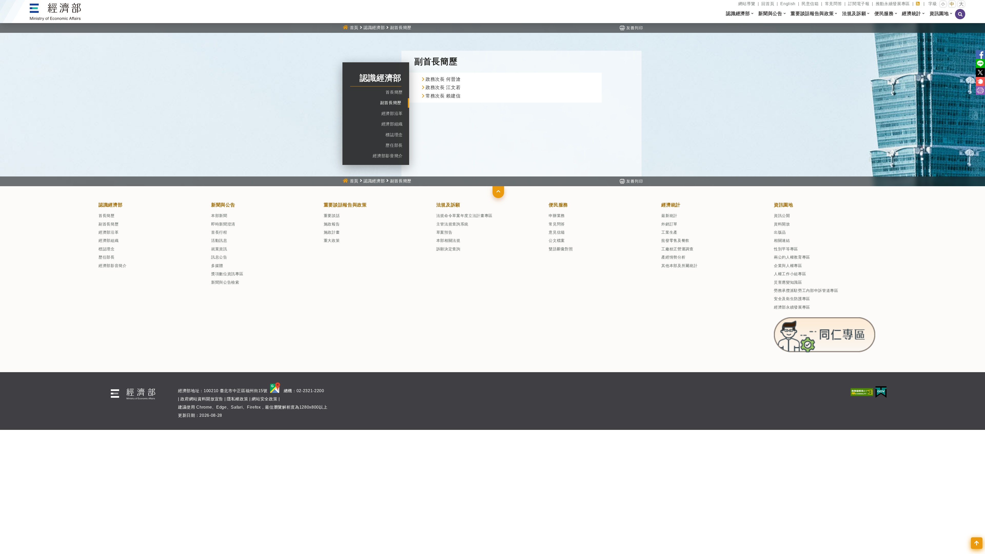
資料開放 (782, 224)
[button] (498, 192)
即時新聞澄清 (223, 224)
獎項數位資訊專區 (227, 274)
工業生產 (669, 232)
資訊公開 (782, 215)
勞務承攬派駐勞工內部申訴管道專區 (806, 290)
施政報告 (332, 224)
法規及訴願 (448, 204)
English (787, 4)
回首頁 (767, 4)
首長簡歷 (394, 92)
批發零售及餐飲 (675, 240)
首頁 (354, 27)
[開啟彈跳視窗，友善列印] (631, 27)
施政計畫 (332, 232)
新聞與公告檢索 (225, 282)
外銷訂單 (669, 224)
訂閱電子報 (858, 4)
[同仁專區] (824, 333)
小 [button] (943, 4)
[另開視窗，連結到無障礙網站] (862, 392)
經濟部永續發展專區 (792, 307)
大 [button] (961, 4)
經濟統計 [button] (911, 13)
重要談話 (332, 215)
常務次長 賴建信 (443, 95)
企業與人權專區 (788, 265)
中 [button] (952, 4)
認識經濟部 (374, 27)
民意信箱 (810, 4)
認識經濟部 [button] (738, 13)
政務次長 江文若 (443, 87)
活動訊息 (219, 240)
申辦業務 (557, 215)
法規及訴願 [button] (854, 13)
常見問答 (833, 4)
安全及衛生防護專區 (792, 298)
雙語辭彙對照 (561, 249)
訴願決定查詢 (448, 249)
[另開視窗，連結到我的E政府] (881, 392)
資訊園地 (783, 204)
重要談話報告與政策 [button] (812, 13)
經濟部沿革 (392, 113)
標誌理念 (394, 135)
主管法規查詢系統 (452, 224)
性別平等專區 (786, 249)
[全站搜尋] (960, 17)
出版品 (780, 232)
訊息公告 (219, 257)
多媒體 (217, 265)
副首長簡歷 (390, 103)
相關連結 (782, 240)
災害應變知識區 (788, 282)
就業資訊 (219, 249)
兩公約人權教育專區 (792, 257)
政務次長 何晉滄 (443, 79)
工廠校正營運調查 (677, 249)
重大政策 (332, 240)
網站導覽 (746, 4)
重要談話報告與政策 (345, 204)
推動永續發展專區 (893, 4)
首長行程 (219, 232)
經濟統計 (671, 204)
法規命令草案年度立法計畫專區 (464, 215)
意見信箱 (557, 232)
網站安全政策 (264, 399)
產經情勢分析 (673, 257)
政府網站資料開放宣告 (201, 399)
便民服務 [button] (884, 13)
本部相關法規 (448, 240)
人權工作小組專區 (790, 274)
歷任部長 (394, 145)
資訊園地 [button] (939, 13)
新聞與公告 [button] (770, 13)
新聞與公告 (223, 204)
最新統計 (669, 215)
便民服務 (558, 204)
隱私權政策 (237, 399)
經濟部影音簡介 (388, 156)
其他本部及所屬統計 (679, 265)
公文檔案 (557, 240)
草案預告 (444, 232)
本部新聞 (219, 215)
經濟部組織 (392, 124)
